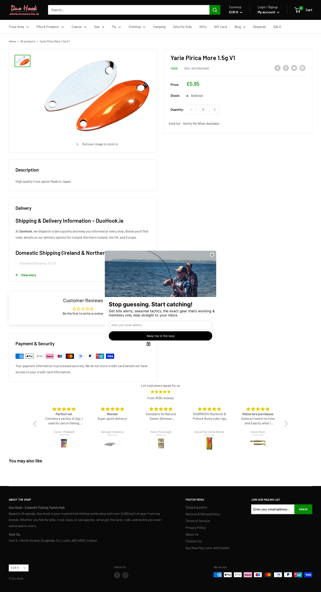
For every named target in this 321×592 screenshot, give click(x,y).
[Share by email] (302, 67)
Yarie (174, 68)
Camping (159, 27)
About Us (192, 534)
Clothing (135, 27)
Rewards (259, 27)
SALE (277, 27)
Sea (97, 27)
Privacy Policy (196, 528)
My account (267, 12)
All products (27, 41)
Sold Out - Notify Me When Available (194, 123)
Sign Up (303, 509)
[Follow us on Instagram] (125, 575)
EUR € (15, 567)
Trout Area (16, 27)
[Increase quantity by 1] (214, 109)
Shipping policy (196, 507)
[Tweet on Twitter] (294, 67)
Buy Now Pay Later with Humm (207, 548)
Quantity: (177, 109)
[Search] (214, 10)
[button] (36, 424)
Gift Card (220, 27)
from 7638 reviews (160, 398)
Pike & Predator (47, 27)
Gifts (202, 27)
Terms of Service (198, 521)
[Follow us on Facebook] (117, 575)
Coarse (77, 27)
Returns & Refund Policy (203, 514)
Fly (114, 27)
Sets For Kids (182, 27)
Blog (238, 27)
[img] (160, 392)
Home (12, 41)
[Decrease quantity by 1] (191, 109)
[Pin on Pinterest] (286, 67)
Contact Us (194, 541)
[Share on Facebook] (277, 67)
